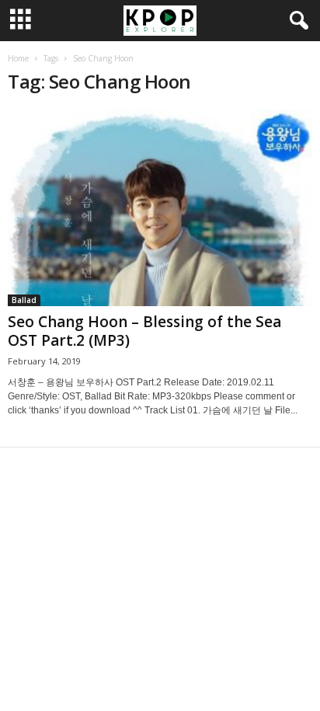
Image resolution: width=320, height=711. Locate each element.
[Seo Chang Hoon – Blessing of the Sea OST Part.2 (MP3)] (160, 208)
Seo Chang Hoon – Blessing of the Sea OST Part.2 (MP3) (144, 331)
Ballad (24, 300)
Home (18, 58)
